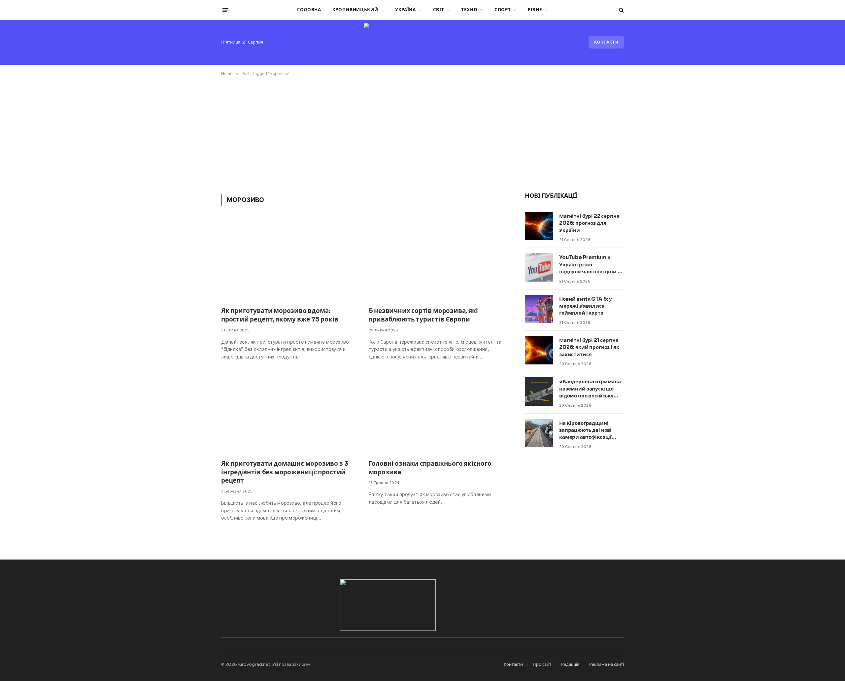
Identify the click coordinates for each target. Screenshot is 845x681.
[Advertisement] (422, 133)
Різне (535, 10)
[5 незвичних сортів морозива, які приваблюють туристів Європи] (436, 261)
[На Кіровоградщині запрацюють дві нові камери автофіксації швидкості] (539, 433)
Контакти (606, 42)
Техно (469, 10)
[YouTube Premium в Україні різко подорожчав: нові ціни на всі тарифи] (539, 267)
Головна (309, 10)
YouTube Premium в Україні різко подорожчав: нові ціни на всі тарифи (591, 264)
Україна (405, 10)
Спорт (502, 10)
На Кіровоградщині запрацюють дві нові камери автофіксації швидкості (585, 430)
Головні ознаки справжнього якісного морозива (430, 468)
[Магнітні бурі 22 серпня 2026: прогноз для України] (539, 226)
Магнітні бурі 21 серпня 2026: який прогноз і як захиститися (589, 347)
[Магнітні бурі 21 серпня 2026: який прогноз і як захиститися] (539, 350)
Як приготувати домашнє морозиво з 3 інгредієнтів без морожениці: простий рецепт (284, 472)
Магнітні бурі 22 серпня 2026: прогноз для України (589, 223)
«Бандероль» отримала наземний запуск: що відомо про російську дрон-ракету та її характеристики (590, 388)
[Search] (621, 10)
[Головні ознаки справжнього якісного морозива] (436, 413)
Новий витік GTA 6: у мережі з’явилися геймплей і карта (585, 306)
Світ (438, 10)
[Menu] (225, 10)
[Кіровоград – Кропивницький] (422, 42)
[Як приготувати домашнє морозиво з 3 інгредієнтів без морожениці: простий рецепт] (289, 413)
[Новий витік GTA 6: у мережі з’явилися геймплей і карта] (539, 309)
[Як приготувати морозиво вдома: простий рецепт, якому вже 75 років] (289, 261)
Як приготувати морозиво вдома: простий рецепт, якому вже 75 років (279, 315)
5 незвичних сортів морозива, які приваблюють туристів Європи (423, 315)
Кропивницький (355, 10)
